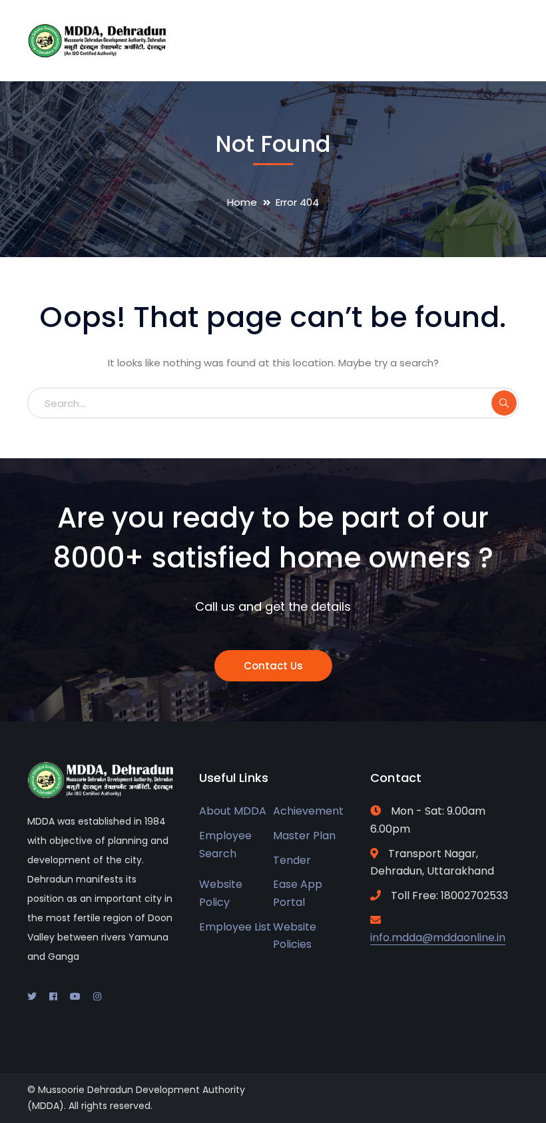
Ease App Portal (297, 893)
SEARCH (504, 403)
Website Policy (220, 893)
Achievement (308, 811)
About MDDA (232, 811)
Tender (292, 860)
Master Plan (304, 835)
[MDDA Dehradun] (97, 40)
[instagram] (97, 996)
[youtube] (75, 996)
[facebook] (53, 996)
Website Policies (294, 935)
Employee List (235, 927)
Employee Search (225, 844)
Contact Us (273, 666)
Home (242, 202)
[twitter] (32, 996)
